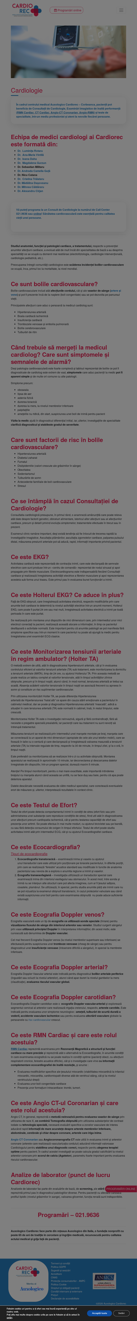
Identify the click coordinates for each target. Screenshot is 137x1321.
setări (9, 1317)
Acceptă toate (99, 1313)
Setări (121, 1313)
